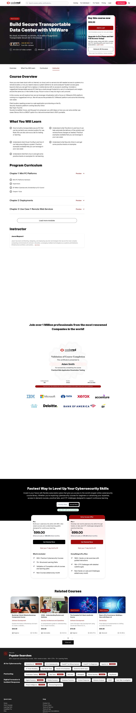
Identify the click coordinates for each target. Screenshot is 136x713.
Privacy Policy (47, 705)
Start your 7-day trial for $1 (49, 548)
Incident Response (83, 680)
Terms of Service (48, 707)
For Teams (96, 3)
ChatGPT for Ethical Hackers (70, 664)
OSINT (110, 680)
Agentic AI (108, 664)
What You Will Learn (28, 68)
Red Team (56, 674)
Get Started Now (49, 542)
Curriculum (44, 68)
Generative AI (33, 664)
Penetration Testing (35, 674)
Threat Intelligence (35, 685)
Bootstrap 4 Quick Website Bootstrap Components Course (24, 616)
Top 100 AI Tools (47, 668)
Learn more (99, 45)
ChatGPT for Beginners (90, 664)
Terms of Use (47, 709)
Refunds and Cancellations (51, 711)
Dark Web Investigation (123, 680)
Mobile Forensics (53, 680)
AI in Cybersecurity (52, 664)
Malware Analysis (98, 680)
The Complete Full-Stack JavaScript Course (81, 616)
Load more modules (47, 220)
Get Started (121, 3)
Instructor (56, 68)
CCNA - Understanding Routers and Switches (52, 616)
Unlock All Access (100, 49)
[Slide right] (72, 638)
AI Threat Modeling (32, 668)
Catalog (75, 3)
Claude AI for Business (63, 668)
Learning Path (8, 707)
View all (68, 642)
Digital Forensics (34, 680)
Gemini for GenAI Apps (81, 668)
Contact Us (46, 703)
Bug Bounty (112, 674)
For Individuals (84, 3)
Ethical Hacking (96, 674)
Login (109, 3)
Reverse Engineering (55, 685)
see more (37, 245)
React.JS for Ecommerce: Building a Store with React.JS (110, 616)
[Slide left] (64, 638)
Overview (13, 68)
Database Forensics (68, 680)
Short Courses (8, 705)
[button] (129, 3)
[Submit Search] (27, 3)
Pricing (104, 3)
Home (5, 703)
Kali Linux (70, 674)
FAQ (5, 711)
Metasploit (80, 674)
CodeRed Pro (8, 709)
